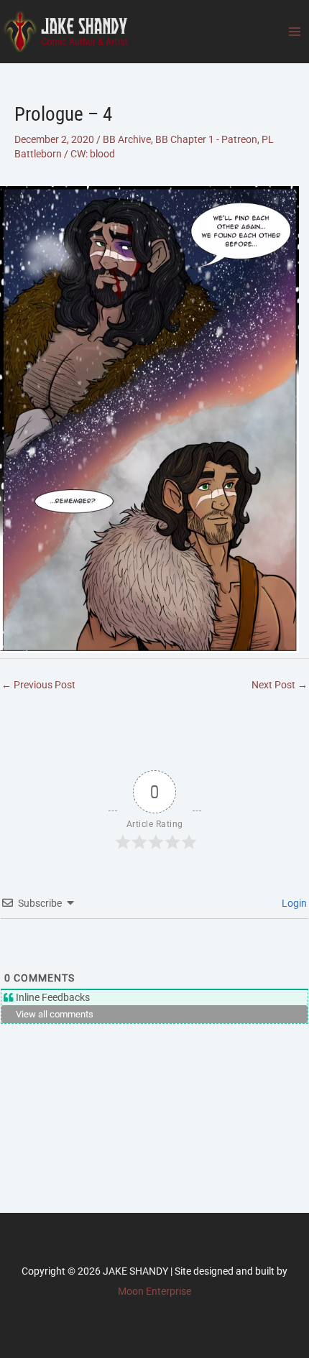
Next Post (280, 684)
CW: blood (92, 154)
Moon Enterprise (154, 1291)
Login (293, 903)
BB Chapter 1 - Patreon (206, 139)
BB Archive (127, 139)
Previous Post (38, 684)
